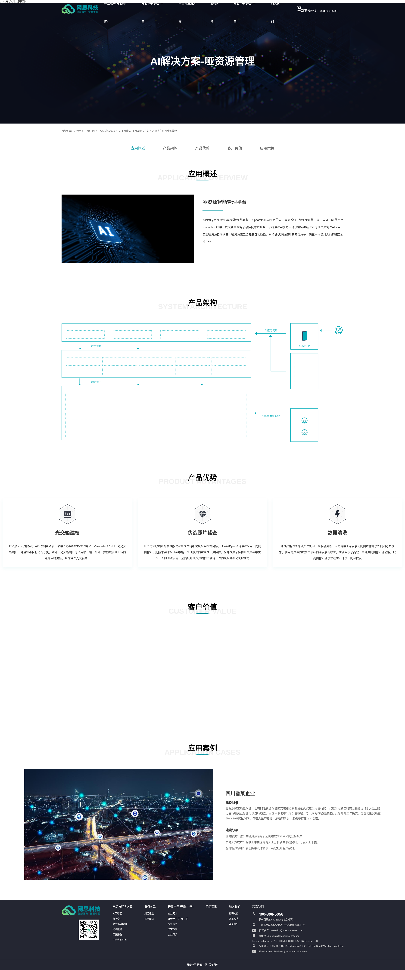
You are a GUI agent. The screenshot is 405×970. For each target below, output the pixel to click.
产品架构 (170, 148)
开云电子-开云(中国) (84, 131)
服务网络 (149, 918)
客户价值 (234, 148)
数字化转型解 (119, 924)
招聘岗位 (233, 913)
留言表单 (233, 924)
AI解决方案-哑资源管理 (164, 131)
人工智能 (117, 913)
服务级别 (149, 913)
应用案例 (267, 148)
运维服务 (117, 934)
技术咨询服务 (119, 940)
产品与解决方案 (107, 131)
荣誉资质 (172, 929)
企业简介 (172, 913)
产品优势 (202, 148)
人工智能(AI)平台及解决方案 (134, 131)
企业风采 (172, 934)
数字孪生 (117, 918)
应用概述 (138, 148)
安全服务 (117, 929)
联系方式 (233, 918)
